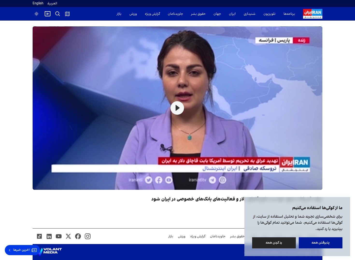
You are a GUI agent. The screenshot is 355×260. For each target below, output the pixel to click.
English (38, 3)
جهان (217, 13)
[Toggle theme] (36, 14)
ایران (232, 13)
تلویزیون (269, 13)
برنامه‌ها (289, 13)
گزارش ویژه (152, 13)
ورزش (133, 13)
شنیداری (250, 13)
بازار (119, 13)
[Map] (67, 13)
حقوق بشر (198, 13)
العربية (52, 3)
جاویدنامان (175, 13)
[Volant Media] (49, 252)
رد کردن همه (274, 242)
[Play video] (47, 14)
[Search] (58, 13)
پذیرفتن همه (321, 242)
